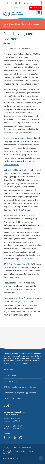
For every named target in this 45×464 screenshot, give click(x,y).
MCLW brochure (26, 210)
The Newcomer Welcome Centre (22, 48)
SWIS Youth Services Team (15, 264)
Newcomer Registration (14, 89)
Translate (15, 8)
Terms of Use (21, 451)
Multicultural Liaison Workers (16, 170)
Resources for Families (14, 282)
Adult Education (9, 375)
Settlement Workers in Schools (17, 215)
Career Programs (10, 381)
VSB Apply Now (17, 96)
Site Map (31, 451)
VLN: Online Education (12, 398)
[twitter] (11, 3)
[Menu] (39, 12)
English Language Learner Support (19, 138)
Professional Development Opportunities (19, 393)
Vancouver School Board (21, 447)
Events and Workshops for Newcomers (21, 298)
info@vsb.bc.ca (18, 428)
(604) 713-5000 (18, 426)
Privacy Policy (8, 451)
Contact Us (7, 453)
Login (24, 8)
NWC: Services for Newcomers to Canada (19, 387)
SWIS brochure (28, 258)
